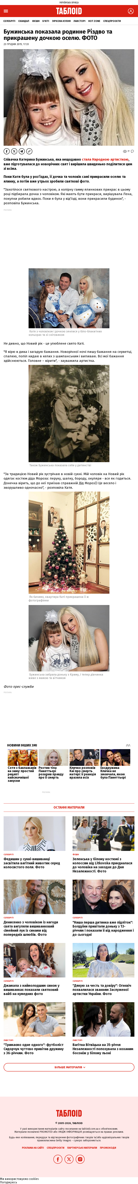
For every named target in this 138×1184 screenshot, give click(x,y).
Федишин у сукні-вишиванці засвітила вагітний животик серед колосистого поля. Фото (32, 863)
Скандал (23, 21)
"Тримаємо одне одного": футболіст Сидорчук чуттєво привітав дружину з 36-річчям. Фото (34, 1049)
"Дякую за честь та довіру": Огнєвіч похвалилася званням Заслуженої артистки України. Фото (102, 990)
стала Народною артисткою (104, 159)
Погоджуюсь (8, 1182)
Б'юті (45, 21)
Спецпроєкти (112, 21)
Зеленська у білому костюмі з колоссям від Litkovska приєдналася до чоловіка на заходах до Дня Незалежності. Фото (102, 865)
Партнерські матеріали (82, 1147)
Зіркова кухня (61, 21)
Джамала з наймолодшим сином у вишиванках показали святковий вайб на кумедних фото (31, 990)
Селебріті (9, 21)
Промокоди (108, 1147)
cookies (34, 1179)
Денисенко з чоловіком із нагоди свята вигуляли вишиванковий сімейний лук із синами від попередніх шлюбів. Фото (31, 928)
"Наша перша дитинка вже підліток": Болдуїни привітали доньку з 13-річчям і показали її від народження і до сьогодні (103, 928)
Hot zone (94, 21)
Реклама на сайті (33, 1147)
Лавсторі (79, 21)
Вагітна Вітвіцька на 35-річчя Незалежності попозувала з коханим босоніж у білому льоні (103, 1049)
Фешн (36, 21)
